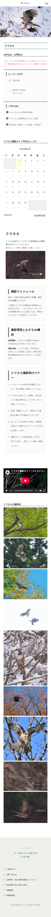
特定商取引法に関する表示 (16, 885)
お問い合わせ (11, 874)
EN (47, 4)
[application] (25, 480)
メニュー (26, 3)
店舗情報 (9, 890)
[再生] (6, 490)
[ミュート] (40, 490)
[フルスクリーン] (44, 490)
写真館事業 (10, 895)
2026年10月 (40, 215)
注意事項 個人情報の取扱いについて (21, 880)
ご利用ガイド (11, 869)
